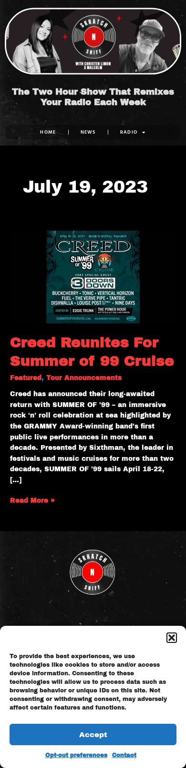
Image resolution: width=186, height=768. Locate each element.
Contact (124, 755)
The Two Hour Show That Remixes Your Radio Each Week (93, 97)
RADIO (129, 132)
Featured (25, 377)
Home (48, 132)
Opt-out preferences (76, 755)
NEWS (88, 132)
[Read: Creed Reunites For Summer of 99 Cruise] (93, 276)
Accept (93, 735)
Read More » (32, 500)
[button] (171, 637)
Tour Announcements (84, 377)
